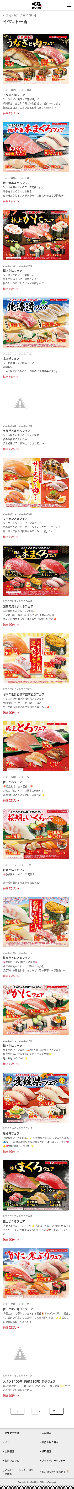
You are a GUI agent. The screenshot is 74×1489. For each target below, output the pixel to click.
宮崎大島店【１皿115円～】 (21, 15)
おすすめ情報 (12, 1433)
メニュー (9, 1442)
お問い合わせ (12, 1460)
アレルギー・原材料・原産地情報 (19, 1472)
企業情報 (9, 1451)
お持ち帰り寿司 (50, 1442)
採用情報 (46, 1451)
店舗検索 (46, 1433)
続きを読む (10, 113)
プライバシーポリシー (54, 1460)
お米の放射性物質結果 (54, 1472)
